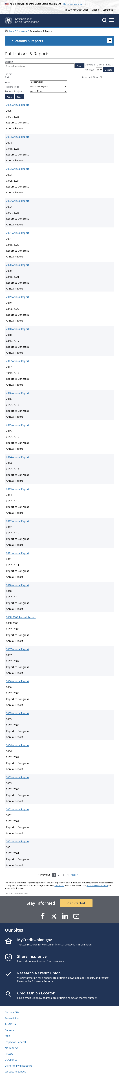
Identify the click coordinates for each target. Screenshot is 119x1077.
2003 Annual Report (17, 777)
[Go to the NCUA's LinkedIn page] (65, 916)
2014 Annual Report (17, 457)
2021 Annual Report (17, 233)
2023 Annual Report (17, 169)
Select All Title (90, 77)
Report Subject (13, 91)
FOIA (7, 1036)
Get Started (76, 903)
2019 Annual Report (17, 297)
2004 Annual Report (17, 745)
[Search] (104, 20)
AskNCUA (10, 1024)
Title (7, 77)
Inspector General (15, 1042)
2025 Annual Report (17, 105)
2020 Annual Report (17, 265)
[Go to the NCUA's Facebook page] (42, 916)
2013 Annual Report (17, 489)
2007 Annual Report (17, 649)
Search (9, 61)
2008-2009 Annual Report (21, 617)
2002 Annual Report (17, 809)
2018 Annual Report (17, 329)
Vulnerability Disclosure (18, 1065)
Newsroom (22, 31)
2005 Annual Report (17, 713)
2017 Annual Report (17, 361)
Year (7, 82)
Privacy (9, 1054)
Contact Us (107, 9)
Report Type (12, 86)
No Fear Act (11, 1048)
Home (11, 31)
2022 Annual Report (17, 201)
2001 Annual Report (17, 841)
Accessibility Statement (97, 885)
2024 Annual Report (17, 137)
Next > (74, 874)
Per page (89, 69)
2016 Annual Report (17, 393)
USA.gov (9, 1059)
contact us (59, 885)
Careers (9, 1030)
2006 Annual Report (17, 681)
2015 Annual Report (17, 425)
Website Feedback (15, 1071)
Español (95, 9)
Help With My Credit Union (75, 9)
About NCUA (12, 1012)
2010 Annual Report (17, 585)
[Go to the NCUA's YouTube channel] (76, 916)
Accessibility (12, 1018)
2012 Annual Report (17, 521)
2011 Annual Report (17, 553)
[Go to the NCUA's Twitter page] (54, 916)
